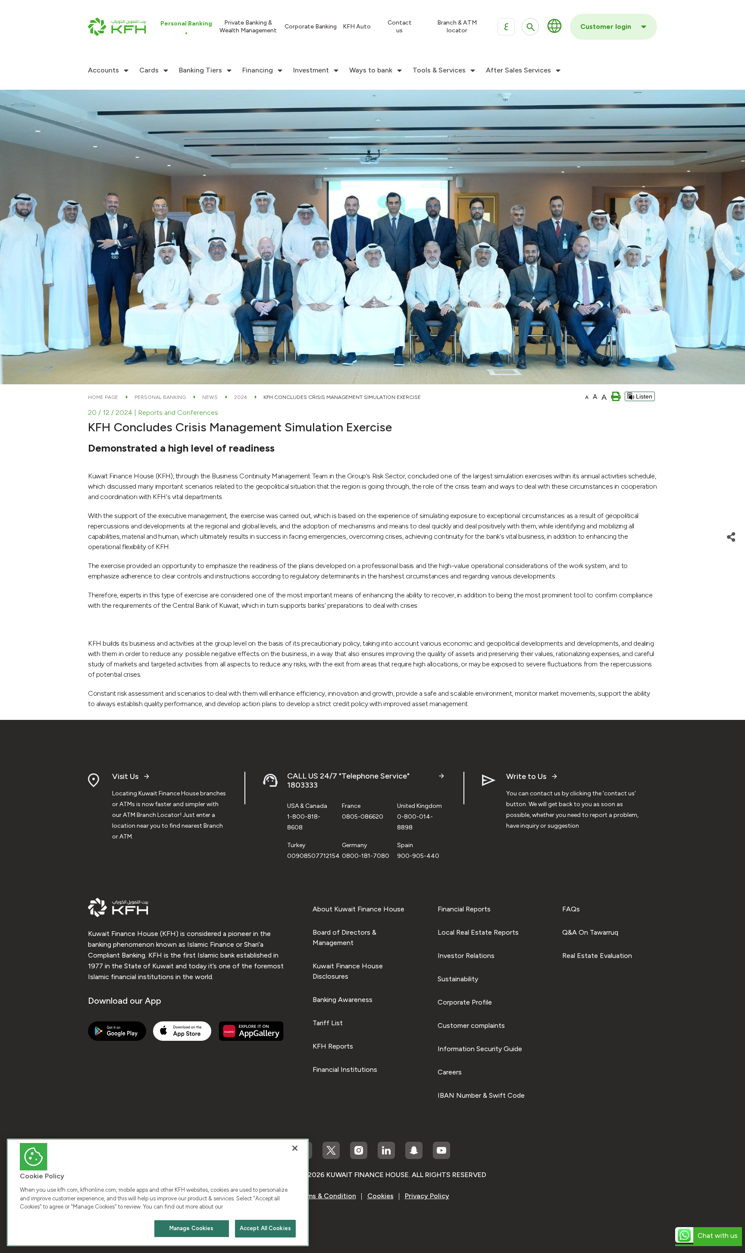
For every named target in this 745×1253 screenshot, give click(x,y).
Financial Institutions (345, 1069)
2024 (240, 397)
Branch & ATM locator (457, 26)
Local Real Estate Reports (478, 932)
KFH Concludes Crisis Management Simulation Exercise (342, 397)
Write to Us (526, 776)
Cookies (380, 1196)
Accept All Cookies (265, 1228)
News (210, 397)
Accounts (103, 70)
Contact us (400, 26)
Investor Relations (466, 956)
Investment (311, 70)
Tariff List (328, 1023)
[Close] (294, 1148)
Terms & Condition (326, 1196)
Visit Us (125, 776)
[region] (158, 1192)
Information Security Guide (480, 1049)
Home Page (103, 397)
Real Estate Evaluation (597, 956)
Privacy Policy (427, 1196)
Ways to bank (370, 70)
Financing (257, 70)
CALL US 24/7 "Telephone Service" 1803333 (348, 781)
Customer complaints (471, 1025)
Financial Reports (464, 909)
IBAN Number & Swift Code (481, 1095)
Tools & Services (439, 70)
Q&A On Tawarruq (590, 932)
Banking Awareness (342, 999)
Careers (450, 1072)
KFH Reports (333, 1046)
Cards (149, 70)
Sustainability (458, 979)
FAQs (571, 909)
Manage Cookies (191, 1228)
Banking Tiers (200, 70)
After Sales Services (518, 70)
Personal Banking (160, 397)
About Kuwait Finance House (358, 909)
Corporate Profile (465, 1002)
